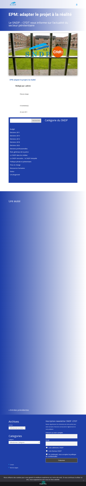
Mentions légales (14, 467)
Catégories (11, 439)
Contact (12, 464)
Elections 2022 (15, 145)
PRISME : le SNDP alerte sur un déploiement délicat (28, 254)
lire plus (13, 265)
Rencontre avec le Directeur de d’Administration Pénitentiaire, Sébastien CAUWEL (38, 320)
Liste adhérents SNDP (55, 448)
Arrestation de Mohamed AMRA (21, 389)
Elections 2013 (15, 136)
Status (12, 171)
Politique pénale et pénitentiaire (20, 162)
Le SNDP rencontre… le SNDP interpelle (23, 158)
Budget (12, 129)
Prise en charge (24, 94)
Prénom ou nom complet (54, 433)
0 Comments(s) (24, 105)
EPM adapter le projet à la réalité (23, 80)
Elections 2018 (15, 142)
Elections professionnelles (19, 149)
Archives (11, 425)
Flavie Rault (16, 257)
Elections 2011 (15, 132)
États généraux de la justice (19, 152)
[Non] (83, 480)
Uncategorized (15, 175)
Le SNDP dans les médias (18, 155)
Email (47, 440)
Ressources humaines (17, 168)
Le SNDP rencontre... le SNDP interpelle (52, 324)
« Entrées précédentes (19, 410)
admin (28, 86)
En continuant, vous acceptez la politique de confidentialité (61, 455)
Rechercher (36, 121)
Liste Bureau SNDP (55, 451)
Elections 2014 (15, 139)
